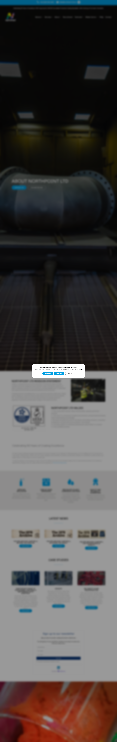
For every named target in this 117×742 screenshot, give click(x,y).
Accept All (48, 373)
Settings (70, 373)
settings (80, 369)
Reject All (59, 373)
